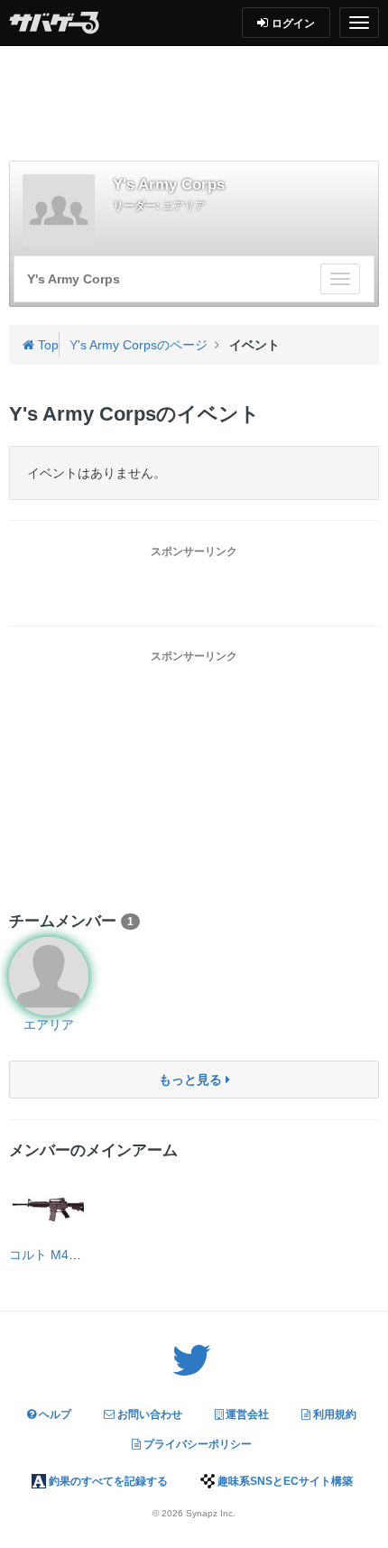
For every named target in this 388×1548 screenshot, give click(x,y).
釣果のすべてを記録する (107, 1481)
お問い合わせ (148, 1414)
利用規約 (333, 1414)
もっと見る (192, 1079)
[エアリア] (48, 976)
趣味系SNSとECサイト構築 (284, 1481)
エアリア (184, 205)
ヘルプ (53, 1414)
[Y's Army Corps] (59, 210)
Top (46, 345)
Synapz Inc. (211, 1513)
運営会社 (246, 1414)
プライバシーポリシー (196, 1444)
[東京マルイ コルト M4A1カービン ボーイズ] (48, 1206)
